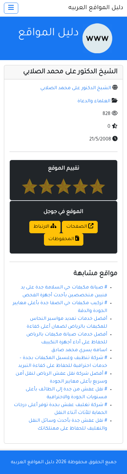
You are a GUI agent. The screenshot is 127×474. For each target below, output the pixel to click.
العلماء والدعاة (94, 101)
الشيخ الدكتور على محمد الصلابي (75, 88)
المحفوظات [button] (61, 239)
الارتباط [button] (42, 227)
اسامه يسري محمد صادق (79, 350)
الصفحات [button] (77, 227)
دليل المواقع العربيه (95, 8)
